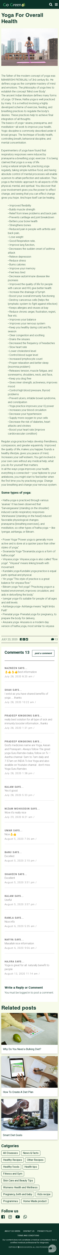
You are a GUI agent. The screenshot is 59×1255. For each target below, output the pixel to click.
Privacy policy (44, 1231)
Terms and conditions (28, 1236)
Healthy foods (11, 1166)
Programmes (10, 1201)
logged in (25, 992)
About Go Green (12, 1231)
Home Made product (35, 1201)
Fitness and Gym (12, 1173)
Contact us (28, 1231)
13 (54, 1248)
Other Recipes (35, 1159)
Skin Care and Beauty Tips (18, 1180)
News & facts (31, 1153)
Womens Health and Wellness (20, 1187)
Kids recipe (43, 1194)
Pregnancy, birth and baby (17, 1194)
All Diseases (10, 1153)
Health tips (30, 1166)
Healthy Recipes (12, 1159)
